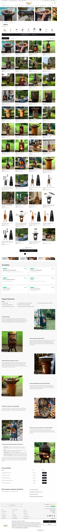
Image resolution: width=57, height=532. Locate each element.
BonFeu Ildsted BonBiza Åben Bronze (7, 480)
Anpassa (49, 524)
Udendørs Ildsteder (5, 303)
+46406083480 (53, 518)
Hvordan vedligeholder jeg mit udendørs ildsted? (25, 303)
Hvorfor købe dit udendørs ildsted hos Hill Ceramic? (45, 303)
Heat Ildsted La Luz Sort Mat (6, 475)
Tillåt (49, 521)
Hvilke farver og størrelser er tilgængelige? (24, 304)
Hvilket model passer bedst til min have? (8, 306)
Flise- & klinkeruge (5, 0)
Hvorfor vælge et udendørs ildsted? (7, 304)
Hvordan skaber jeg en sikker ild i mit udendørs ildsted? (26, 306)
